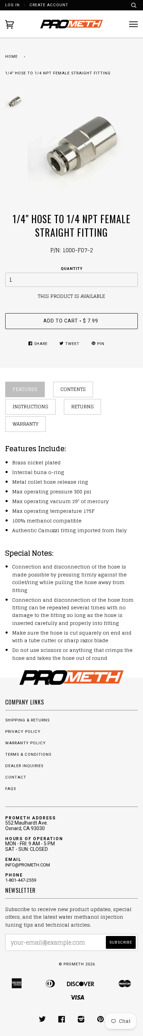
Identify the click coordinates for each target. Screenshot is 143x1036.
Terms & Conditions (28, 754)
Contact (15, 777)
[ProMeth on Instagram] (81, 1020)
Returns (82, 406)
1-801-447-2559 (20, 880)
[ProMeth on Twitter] (42, 1020)
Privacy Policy (23, 731)
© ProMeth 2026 (77, 964)
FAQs (10, 789)
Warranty (25, 423)
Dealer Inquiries (24, 766)
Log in (12, 5)
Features (24, 389)
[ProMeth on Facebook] (62, 1020)
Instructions (30, 406)
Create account (49, 5)
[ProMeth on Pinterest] (100, 1020)
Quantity (72, 268)
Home (11, 56)
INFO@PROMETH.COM (27, 864)
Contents (73, 389)
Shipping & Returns (27, 720)
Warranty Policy (25, 743)
